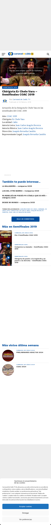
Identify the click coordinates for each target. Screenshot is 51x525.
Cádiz (15, 122)
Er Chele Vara (18, 119)
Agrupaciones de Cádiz (28, 209)
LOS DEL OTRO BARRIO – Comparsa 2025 (20, 191)
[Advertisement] (25, 25)
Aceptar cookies (25, 506)
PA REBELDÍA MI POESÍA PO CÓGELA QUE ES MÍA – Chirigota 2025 (24, 197)
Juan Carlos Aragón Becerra (28, 125)
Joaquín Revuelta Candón (24, 131)
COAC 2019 (12, 116)
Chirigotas (15, 210)
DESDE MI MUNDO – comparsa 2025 (18, 202)
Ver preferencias (25, 519)
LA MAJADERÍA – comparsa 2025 (17, 186)
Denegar (25, 513)
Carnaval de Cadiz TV (21, 99)
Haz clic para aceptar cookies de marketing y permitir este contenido (25, 72)
